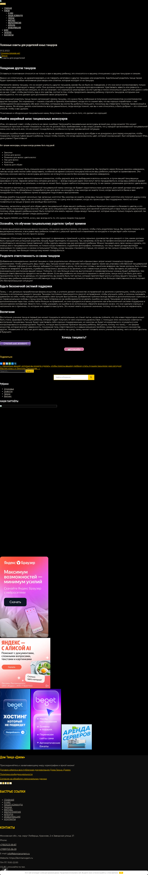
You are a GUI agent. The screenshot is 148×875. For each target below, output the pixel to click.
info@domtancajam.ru (18, 853)
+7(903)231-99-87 (8, 844)
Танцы (4, 55)
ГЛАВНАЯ (8, 8)
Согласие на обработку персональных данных (23, 779)
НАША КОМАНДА (15, 15)
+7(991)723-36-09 (8, 849)
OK (121, 872)
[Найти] (91, 377)
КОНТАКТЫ (8, 35)
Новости (8, 391)
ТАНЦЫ (11, 18)
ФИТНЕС (11, 20)
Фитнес (8, 396)
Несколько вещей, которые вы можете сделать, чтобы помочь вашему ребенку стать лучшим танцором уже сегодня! (61, 366)
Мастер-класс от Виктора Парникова (20, 368)
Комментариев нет (10, 53)
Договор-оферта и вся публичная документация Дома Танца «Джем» (35, 770)
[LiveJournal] (15, 363)
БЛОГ (6, 30)
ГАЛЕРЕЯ (7, 32)
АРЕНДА (11, 25)
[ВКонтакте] (1, 363)
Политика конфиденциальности (16, 774)
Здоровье (9, 389)
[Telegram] (7, 363)
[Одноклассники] (4, 363)
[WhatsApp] (9, 363)
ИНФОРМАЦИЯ (14, 27)
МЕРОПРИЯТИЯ (14, 23)
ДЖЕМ (7, 10)
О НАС (10, 13)
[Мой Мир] (12, 363)
